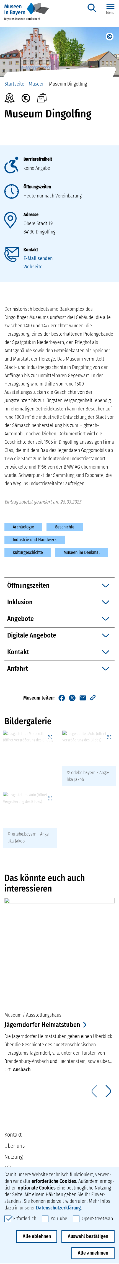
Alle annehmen (93, 1253)
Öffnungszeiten (37, 186)
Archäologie (23, 527)
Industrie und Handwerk (34, 539)
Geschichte (64, 527)
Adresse (31, 214)
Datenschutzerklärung (58, 1208)
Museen (37, 84)
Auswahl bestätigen (88, 1236)
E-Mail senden (38, 258)
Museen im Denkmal (82, 552)
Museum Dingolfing (68, 84)
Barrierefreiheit (38, 159)
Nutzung (13, 1156)
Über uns (14, 1145)
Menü (110, 12)
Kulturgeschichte (28, 552)
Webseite (33, 267)
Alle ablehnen (37, 1236)
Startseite (14, 84)
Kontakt (31, 249)
